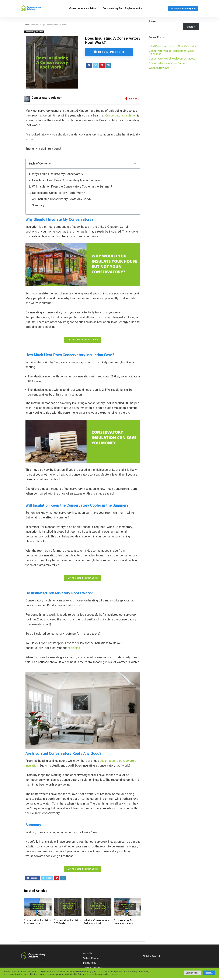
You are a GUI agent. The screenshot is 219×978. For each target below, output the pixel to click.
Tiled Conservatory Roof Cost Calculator (172, 46)
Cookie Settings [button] (192, 973)
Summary (38, 205)
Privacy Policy (89, 963)
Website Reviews (159, 67)
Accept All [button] (209, 973)
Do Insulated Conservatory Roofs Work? (58, 193)
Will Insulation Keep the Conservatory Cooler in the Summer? (72, 186)
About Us (87, 953)
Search (153, 21)
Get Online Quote (111, 52)
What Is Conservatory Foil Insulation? (96, 922)
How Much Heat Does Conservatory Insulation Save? (66, 180)
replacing (74, 648)
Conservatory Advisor (46, 97)
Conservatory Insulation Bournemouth (37, 922)
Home (26, 25)
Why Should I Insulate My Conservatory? (58, 174)
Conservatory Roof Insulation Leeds (124, 922)
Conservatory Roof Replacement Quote (172, 58)
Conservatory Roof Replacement (121, 8)
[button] (135, 163)
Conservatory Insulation (82, 8)
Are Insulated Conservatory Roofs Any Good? (61, 199)
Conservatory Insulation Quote (167, 63)
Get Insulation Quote (185, 8)
